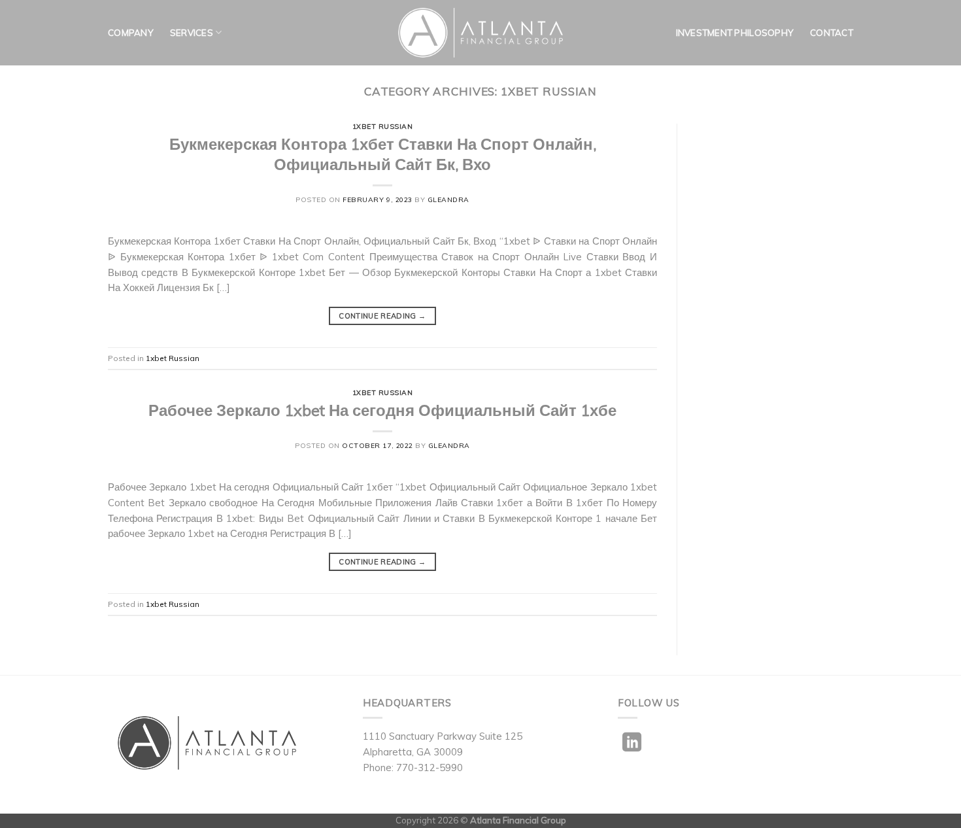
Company (130, 32)
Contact (831, 32)
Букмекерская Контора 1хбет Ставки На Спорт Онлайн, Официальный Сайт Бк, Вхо (382, 154)
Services (191, 32)
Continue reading (382, 315)
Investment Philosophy (735, 32)
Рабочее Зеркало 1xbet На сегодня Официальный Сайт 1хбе (382, 410)
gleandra (448, 200)
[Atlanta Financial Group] (481, 33)
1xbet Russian (382, 126)
